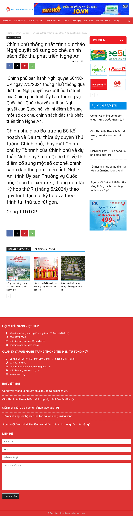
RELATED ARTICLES (18, 249)
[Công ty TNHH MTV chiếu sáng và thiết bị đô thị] (117, 84)
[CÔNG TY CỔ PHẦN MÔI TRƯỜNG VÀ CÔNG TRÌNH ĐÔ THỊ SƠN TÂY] (99, 54)
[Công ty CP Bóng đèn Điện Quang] (99, 84)
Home (9, 33)
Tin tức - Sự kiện (22, 33)
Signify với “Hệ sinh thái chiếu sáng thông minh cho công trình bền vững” (108, 186)
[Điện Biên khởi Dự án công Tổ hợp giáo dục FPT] (73, 268)
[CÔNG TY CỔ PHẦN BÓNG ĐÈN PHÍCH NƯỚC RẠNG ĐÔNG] (117, 69)
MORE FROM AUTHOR (44, 249)
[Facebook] (9, 66)
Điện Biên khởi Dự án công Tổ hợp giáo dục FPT (71, 286)
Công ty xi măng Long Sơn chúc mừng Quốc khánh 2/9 (16, 286)
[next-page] (14, 296)
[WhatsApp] (32, 66)
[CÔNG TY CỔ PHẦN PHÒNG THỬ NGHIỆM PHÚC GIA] (99, 69)
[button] (129, 20)
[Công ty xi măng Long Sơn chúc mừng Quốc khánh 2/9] (18, 268)
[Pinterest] (24, 66)
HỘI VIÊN (98, 40)
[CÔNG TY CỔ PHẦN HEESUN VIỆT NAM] (117, 54)
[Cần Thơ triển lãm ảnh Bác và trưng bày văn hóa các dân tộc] (45, 268)
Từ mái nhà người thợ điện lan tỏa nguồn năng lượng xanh (37, 416)
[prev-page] (8, 296)
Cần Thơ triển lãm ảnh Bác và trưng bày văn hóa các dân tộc (46, 286)
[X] (17, 66)
